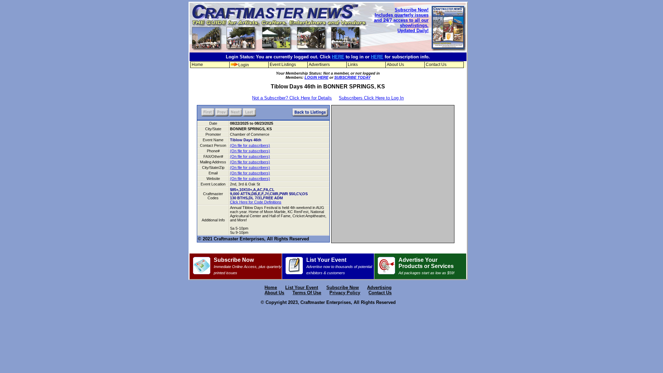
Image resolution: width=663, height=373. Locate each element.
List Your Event (339, 266)
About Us (395, 64)
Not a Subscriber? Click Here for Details (292, 98)
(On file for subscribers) (250, 145)
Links (353, 64)
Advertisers (319, 64)
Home (197, 64)
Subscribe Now (247, 266)
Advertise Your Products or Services (426, 266)
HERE (338, 56)
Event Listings (283, 64)
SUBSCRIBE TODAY (352, 77)
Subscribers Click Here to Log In (371, 98)
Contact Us (436, 64)
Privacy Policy (344, 292)
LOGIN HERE (316, 77)
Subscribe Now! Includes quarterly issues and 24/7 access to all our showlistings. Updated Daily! (401, 20)
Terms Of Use (306, 292)
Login (243, 65)
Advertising (379, 287)
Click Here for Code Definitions (255, 202)
